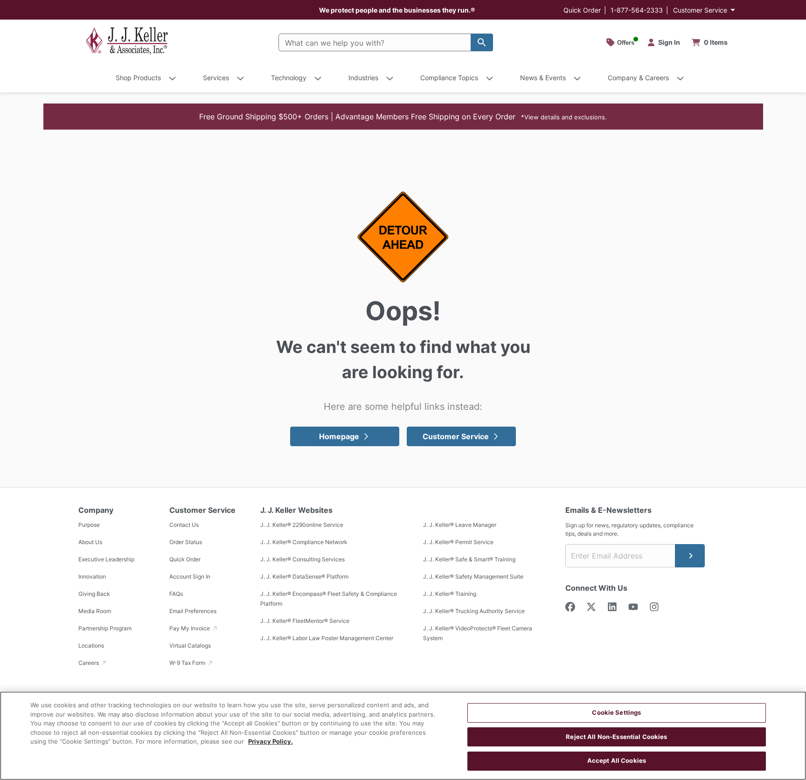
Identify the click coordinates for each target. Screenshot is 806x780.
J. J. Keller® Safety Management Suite (473, 576)
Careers (89, 662)
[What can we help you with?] (482, 42)
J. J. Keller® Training (449, 593)
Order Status (185, 541)
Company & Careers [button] (638, 78)
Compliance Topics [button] (449, 78)
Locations (91, 645)
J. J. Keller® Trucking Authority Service (474, 610)
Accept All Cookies (616, 760)
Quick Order (582, 10)
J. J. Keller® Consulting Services (302, 559)
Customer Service (700, 10)
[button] (403, 116)
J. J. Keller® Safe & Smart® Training (469, 559)
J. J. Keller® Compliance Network (303, 541)
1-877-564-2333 (637, 10)
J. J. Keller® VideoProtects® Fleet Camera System (477, 633)
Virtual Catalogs (190, 645)
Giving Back (94, 593)
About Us (90, 541)
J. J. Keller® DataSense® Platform (304, 576)
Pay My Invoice (190, 628)
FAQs (176, 593)
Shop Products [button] (138, 78)
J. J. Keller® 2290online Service (301, 524)
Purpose (89, 524)
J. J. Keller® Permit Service (458, 541)
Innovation (92, 576)
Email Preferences (192, 610)
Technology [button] (288, 78)
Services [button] (216, 78)
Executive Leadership (106, 559)
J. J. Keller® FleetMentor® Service (304, 620)
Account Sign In (189, 576)
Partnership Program (105, 628)
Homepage (339, 436)
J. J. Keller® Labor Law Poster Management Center (326, 638)
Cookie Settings (616, 712)
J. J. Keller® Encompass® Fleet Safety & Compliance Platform (328, 598)
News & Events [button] (543, 78)
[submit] (690, 555)
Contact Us (184, 524)
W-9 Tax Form (188, 662)
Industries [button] (363, 78)
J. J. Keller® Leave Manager (459, 524)
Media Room (94, 610)
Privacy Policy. (270, 741)
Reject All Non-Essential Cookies (616, 736)
